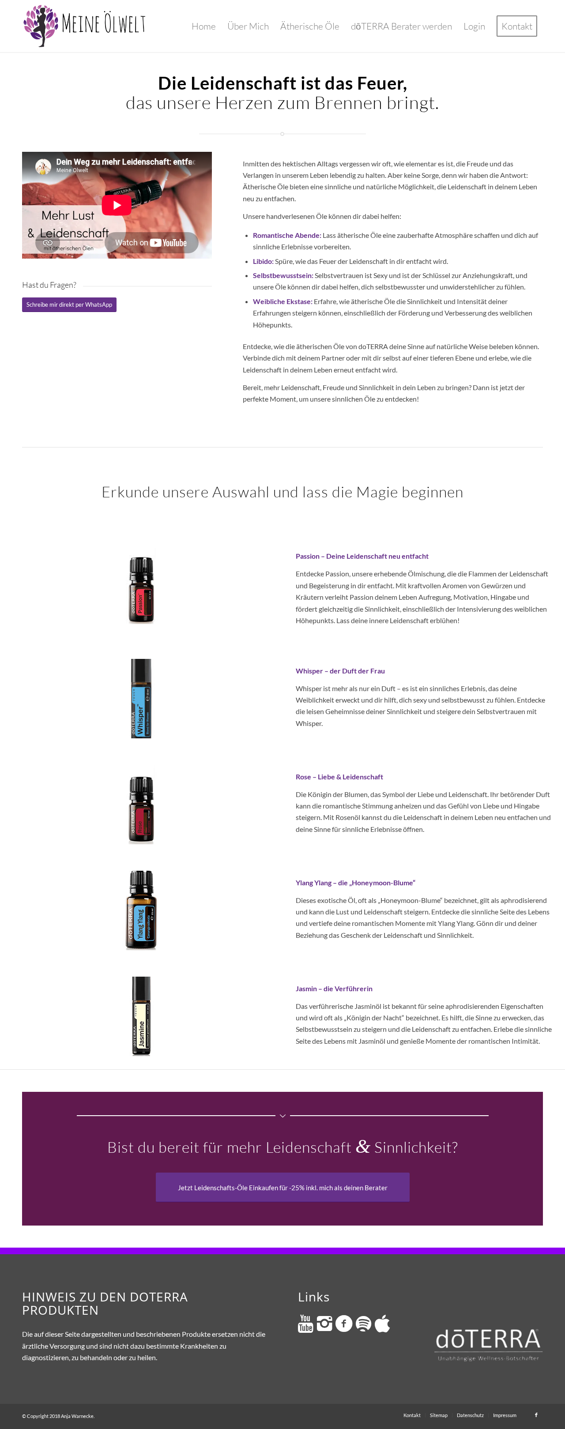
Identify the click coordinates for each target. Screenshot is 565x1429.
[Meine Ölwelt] (85, 26)
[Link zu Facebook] (536, 1414)
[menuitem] (204, 26)
